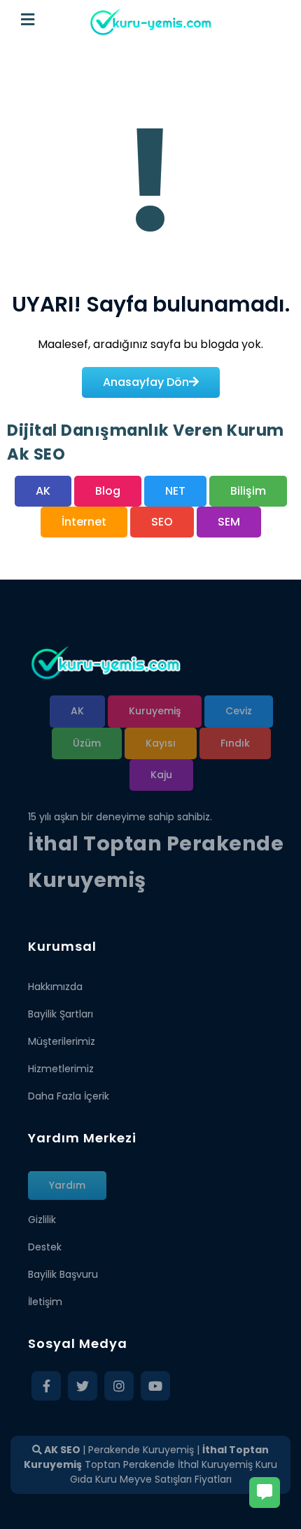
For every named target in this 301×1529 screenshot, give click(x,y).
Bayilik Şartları (60, 1014)
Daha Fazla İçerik (68, 1096)
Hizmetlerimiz (61, 1069)
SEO (162, 522)
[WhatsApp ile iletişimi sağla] (264, 1492)
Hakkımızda (55, 987)
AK (43, 491)
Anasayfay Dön (146, 382)
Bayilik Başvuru (63, 1274)
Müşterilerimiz (61, 1041)
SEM (229, 522)
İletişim (45, 1302)
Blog (107, 491)
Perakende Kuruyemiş (141, 1450)
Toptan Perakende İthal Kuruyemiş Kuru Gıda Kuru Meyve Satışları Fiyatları (174, 1471)
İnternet (84, 522)
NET (175, 491)
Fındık (235, 743)
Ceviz (238, 711)
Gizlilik (42, 1220)
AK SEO (61, 1450)
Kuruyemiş (155, 711)
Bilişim (248, 491)
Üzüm (87, 743)
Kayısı (161, 743)
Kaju (161, 775)
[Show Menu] (27, 20)
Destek (45, 1247)
